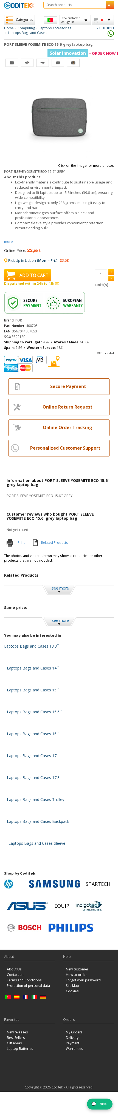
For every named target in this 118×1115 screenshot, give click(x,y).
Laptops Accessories (55, 28)
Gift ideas (14, 1043)
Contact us (15, 974)
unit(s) (101, 284)
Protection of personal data (28, 985)
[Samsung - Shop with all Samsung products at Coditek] (54, 884)
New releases (17, 1032)
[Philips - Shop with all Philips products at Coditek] (71, 927)
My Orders (74, 1032)
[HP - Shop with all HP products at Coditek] (15, 884)
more (8, 241)
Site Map (72, 985)
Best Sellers (16, 1037)
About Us (14, 969)
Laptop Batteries (20, 1048)
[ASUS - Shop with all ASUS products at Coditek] (27, 906)
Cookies (72, 991)
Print (21, 542)
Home (9, 28)
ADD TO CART (34, 275)
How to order (76, 974)
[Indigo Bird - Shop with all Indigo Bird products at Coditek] (89, 906)
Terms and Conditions (24, 980)
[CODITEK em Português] (50, 20)
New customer (77, 969)
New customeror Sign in (70, 20)
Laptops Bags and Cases (27, 32)
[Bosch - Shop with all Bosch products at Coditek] (24, 927)
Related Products (54, 542)
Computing (26, 28)
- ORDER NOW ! (84, 53)
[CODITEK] (19, 5)
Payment (72, 1043)
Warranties (74, 1048)
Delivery (72, 1037)
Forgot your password (83, 980)
